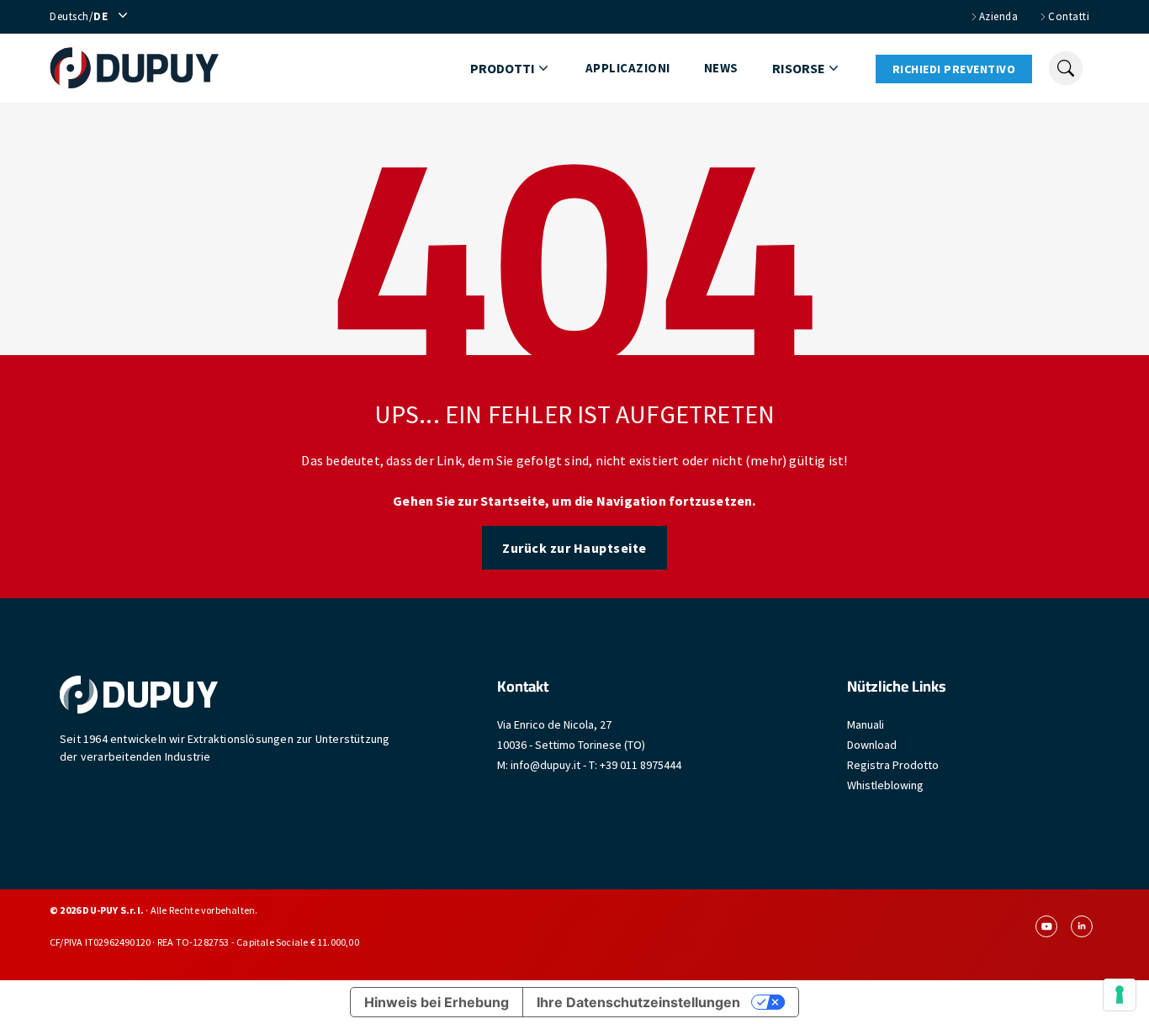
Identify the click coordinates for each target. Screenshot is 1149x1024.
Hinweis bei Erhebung (436, 1002)
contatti (1068, 16)
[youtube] (1046, 926)
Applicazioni (627, 68)
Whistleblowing (885, 785)
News (721, 68)
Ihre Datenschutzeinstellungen (638, 1002)
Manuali (865, 724)
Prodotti (502, 68)
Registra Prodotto (893, 764)
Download (872, 744)
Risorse (798, 68)
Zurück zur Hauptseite (574, 547)
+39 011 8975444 (640, 764)
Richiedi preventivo (954, 69)
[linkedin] (1082, 926)
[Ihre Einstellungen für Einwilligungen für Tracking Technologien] (1120, 995)
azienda (999, 16)
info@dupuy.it (545, 764)
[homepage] (134, 68)
